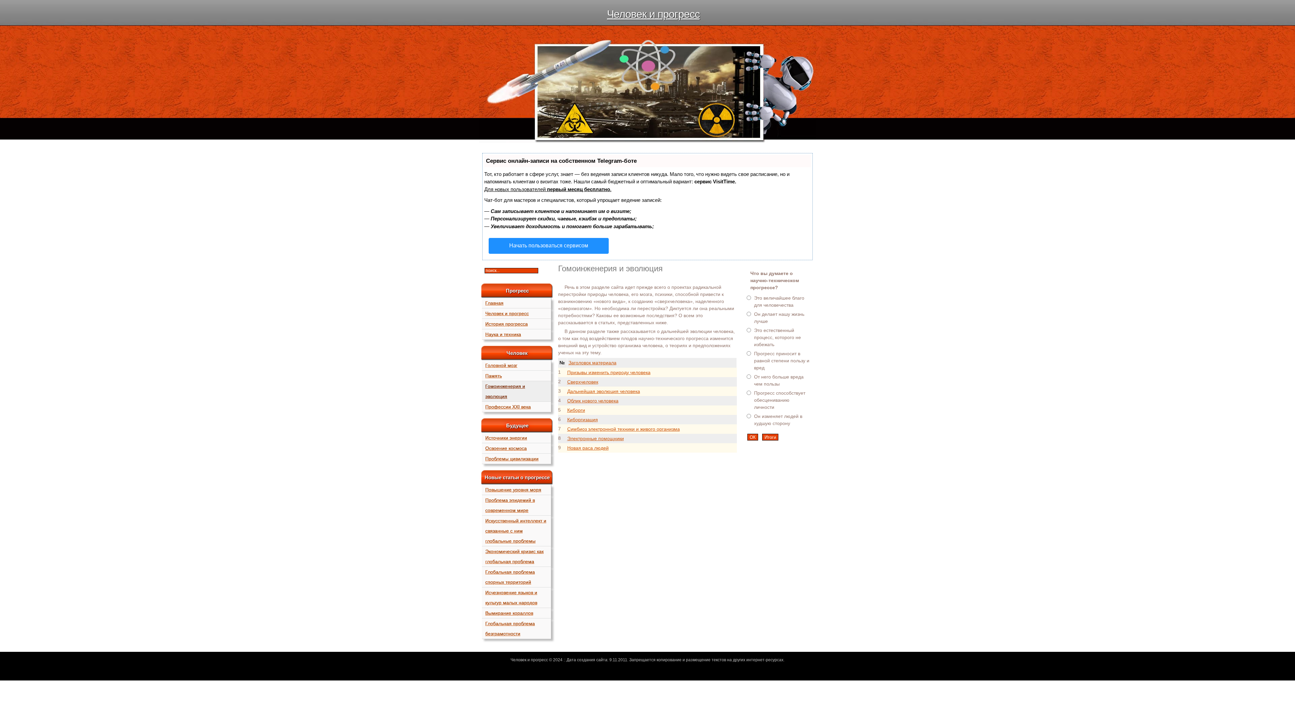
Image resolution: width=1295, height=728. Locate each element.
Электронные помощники (595, 438)
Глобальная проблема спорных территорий (510, 577)
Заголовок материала (592, 362)
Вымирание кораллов (509, 613)
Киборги (576, 410)
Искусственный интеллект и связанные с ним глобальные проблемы (515, 531)
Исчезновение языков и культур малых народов (511, 597)
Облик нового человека (592, 400)
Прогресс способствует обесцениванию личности (779, 400)
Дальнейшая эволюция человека (603, 391)
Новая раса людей (588, 448)
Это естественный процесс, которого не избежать (777, 337)
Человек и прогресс (653, 14)
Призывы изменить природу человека (609, 372)
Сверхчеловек (582, 382)
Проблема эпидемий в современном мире (510, 505)
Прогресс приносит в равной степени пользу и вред (781, 360)
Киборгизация (582, 419)
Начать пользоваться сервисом (548, 245)
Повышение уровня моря (513, 489)
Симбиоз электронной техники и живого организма (623, 429)
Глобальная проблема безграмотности (510, 628)
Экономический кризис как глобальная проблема (514, 556)
